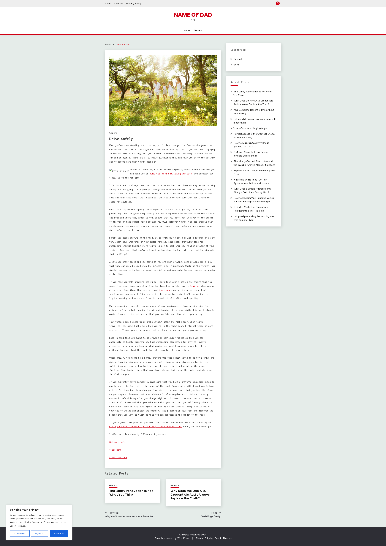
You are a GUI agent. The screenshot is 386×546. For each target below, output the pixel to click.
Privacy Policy (133, 3)
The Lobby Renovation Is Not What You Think (131, 493)
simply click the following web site (170, 173)
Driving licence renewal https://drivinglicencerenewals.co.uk (145, 426)
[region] (39, 522)
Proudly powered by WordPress (172, 538)
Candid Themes (223, 538)
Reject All (39, 533)
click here (115, 449)
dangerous (164, 290)
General (198, 30)
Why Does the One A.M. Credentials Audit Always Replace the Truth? (190, 494)
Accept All (59, 533)
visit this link (118, 457)
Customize (19, 533)
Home (187, 30)
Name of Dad (193, 15)
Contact (118, 3)
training (195, 286)
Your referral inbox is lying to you (251, 128)
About (108, 3)
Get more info (117, 442)
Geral (236, 64)
